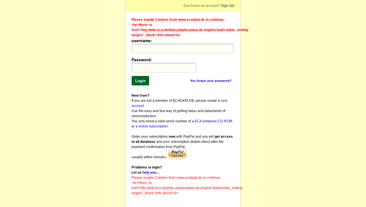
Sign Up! (227, 6)
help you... (150, 172)
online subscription (153, 126)
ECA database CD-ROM (213, 121)
